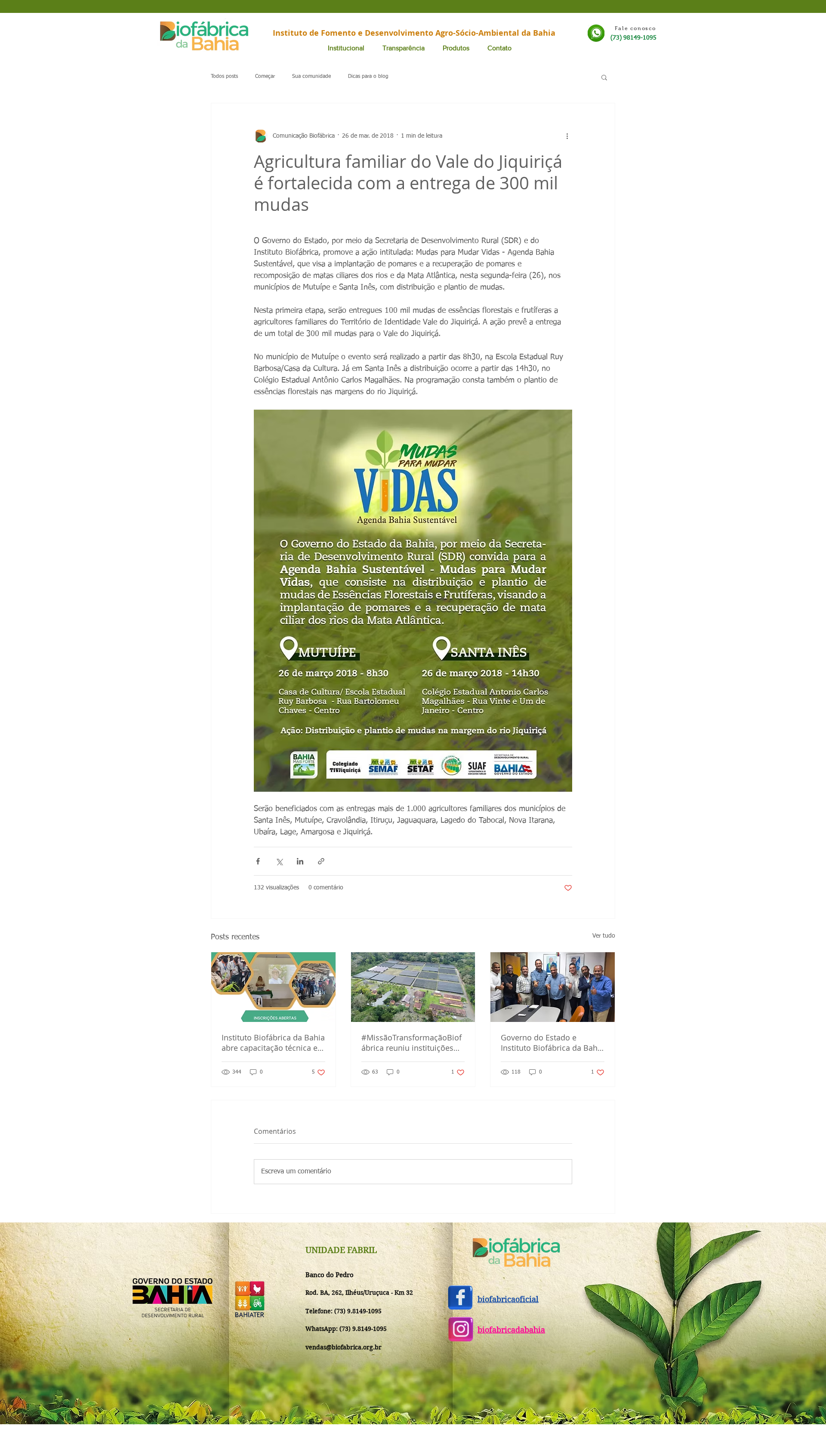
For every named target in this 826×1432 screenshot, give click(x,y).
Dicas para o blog (368, 76)
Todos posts (224, 76)
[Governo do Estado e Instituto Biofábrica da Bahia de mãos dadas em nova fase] (552, 987)
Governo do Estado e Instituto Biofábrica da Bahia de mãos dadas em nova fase (552, 1042)
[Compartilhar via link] (321, 861)
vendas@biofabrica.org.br (343, 1347)
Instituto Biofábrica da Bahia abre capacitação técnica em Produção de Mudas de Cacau (273, 1042)
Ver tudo (603, 936)
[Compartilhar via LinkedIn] (300, 861)
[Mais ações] (567, 136)
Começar (265, 76)
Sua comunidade (311, 76)
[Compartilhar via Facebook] (258, 861)
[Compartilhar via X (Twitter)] (279, 861)
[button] (604, 77)
